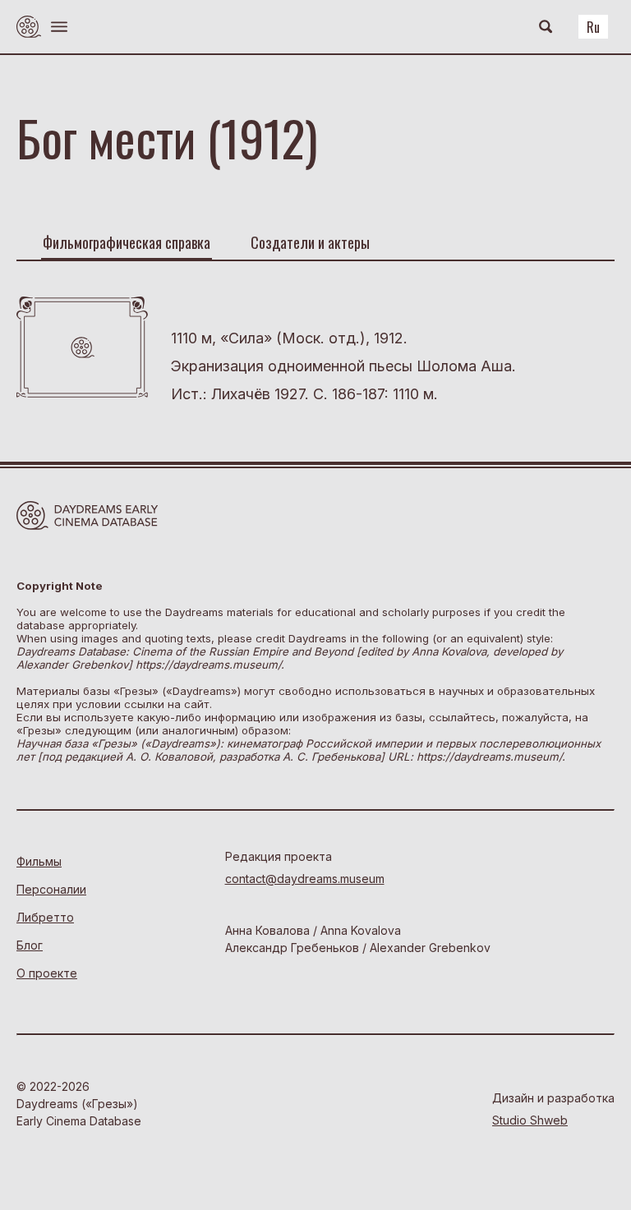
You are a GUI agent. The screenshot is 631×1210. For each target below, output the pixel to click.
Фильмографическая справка (126, 242)
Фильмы (39, 861)
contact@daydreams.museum (305, 879)
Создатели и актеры (310, 242)
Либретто (45, 917)
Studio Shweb (530, 1120)
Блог (29, 945)
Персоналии (51, 889)
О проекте (46, 973)
